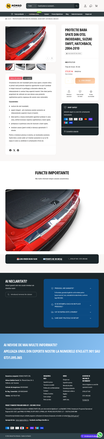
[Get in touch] (91, 6)
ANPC (65, 397)
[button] (96, 6)
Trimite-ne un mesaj (54, 259)
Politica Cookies (48, 394)
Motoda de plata (67, 385)
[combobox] (58, 6)
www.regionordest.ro (22, 420)
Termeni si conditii (48, 385)
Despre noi (66, 380)
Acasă (9, 19)
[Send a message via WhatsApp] (100, 435)
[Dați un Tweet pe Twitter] (14, 150)
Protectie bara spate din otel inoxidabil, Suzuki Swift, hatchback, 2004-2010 (35, 19)
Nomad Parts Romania (15, 436)
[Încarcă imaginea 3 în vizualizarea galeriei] (30, 66)
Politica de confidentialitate (51, 388)
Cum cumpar (47, 397)
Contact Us (85, 400)
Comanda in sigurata (72, 131)
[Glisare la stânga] (47, 58)
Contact (45, 391)
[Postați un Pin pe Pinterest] (18, 150)
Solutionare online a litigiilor (69, 392)
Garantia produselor (69, 388)
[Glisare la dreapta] (51, 58)
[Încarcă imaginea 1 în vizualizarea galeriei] (10, 66)
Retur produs (47, 399)
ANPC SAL (66, 400)
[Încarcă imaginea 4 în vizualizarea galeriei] (41, 66)
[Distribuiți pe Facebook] (10, 150)
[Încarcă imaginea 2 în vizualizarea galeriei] (20, 66)
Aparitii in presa (48, 382)
